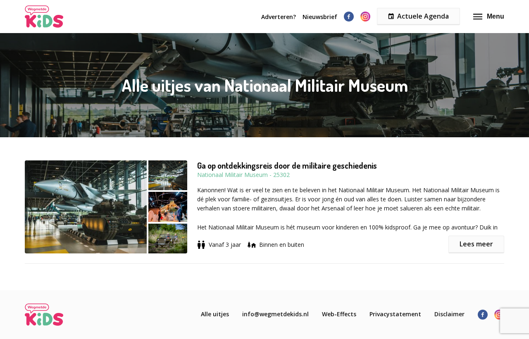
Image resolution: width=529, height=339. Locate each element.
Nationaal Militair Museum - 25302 (243, 175)
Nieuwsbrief (320, 17)
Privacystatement (395, 314)
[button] (111, 206)
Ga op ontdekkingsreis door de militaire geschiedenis (287, 165)
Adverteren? (278, 17)
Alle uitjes (215, 314)
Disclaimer (449, 314)
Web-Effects (339, 314)
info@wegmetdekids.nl (275, 314)
